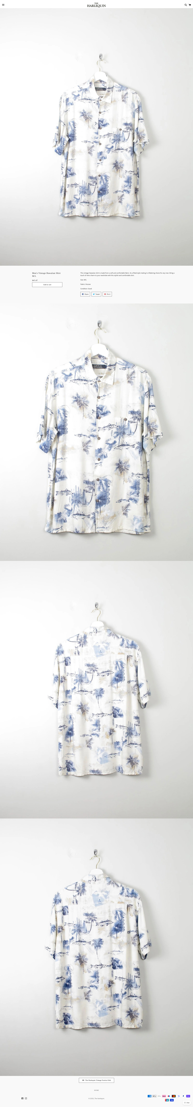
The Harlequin (99, 1098)
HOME (96, 1090)
